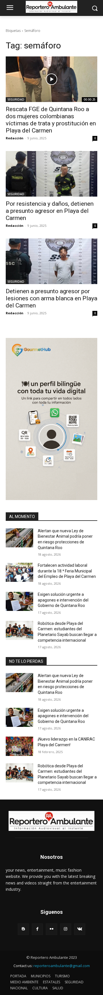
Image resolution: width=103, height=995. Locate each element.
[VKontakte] (79, 929)
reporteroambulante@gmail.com (61, 965)
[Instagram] (65, 929)
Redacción (14, 138)
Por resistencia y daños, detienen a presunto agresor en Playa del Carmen (50, 210)
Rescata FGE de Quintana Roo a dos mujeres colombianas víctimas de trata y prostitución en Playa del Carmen (51, 120)
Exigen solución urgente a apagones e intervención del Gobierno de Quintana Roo (63, 600)
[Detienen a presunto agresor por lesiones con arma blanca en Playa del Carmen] (51, 261)
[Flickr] (51, 929)
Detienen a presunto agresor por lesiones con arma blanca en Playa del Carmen (51, 298)
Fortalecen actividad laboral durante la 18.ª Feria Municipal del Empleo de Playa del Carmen (67, 571)
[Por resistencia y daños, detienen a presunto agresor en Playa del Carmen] (51, 174)
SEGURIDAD (15, 99)
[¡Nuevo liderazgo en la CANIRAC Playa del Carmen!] (19, 746)
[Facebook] (37, 929)
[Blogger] (23, 929)
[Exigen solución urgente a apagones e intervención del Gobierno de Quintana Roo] (19, 601)
